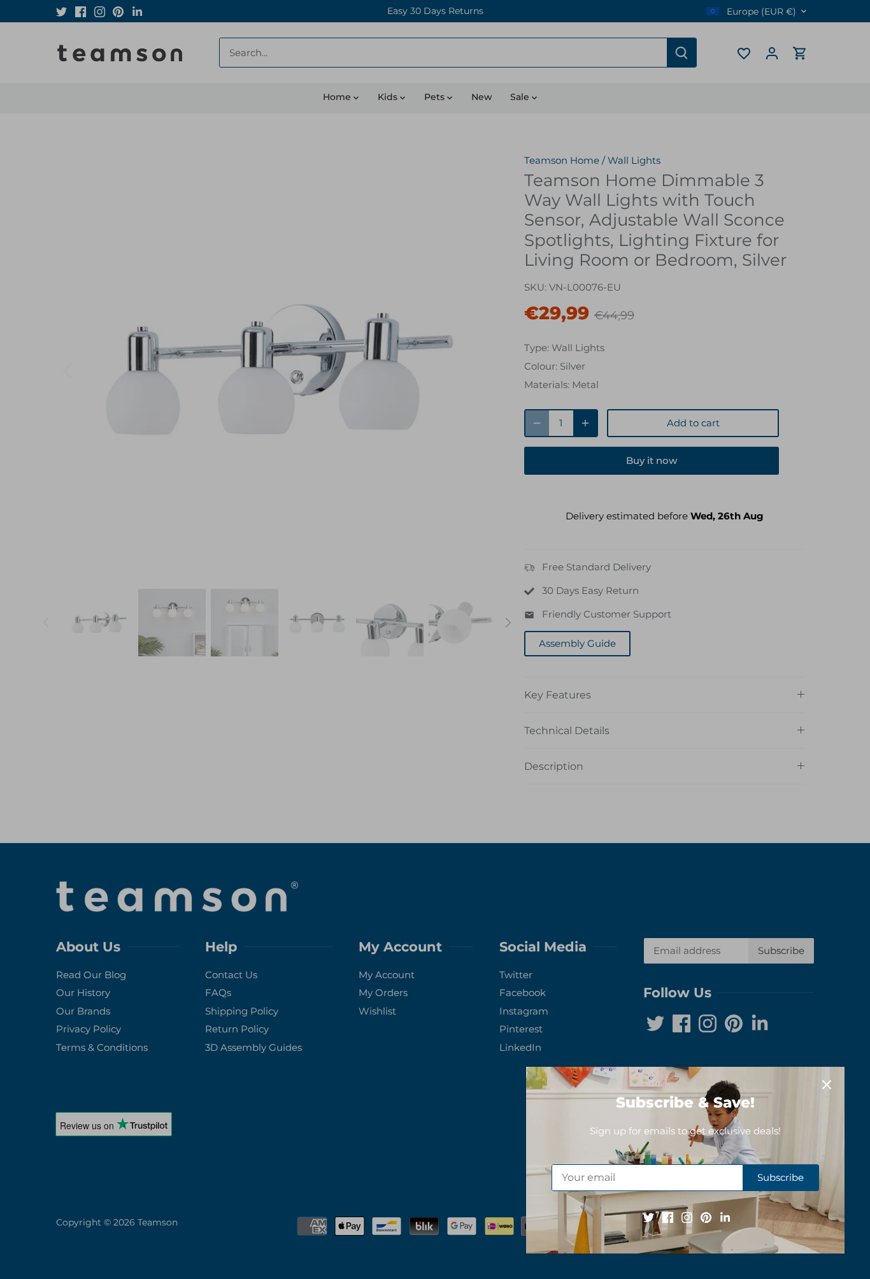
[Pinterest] (706, 1217)
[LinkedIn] (725, 1217)
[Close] (827, 1085)
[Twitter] (648, 1217)
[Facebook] (667, 1217)
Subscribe (780, 1177)
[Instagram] (686, 1217)
